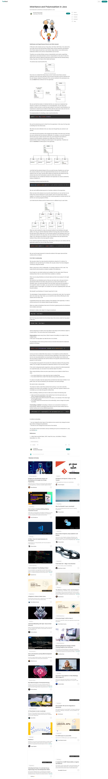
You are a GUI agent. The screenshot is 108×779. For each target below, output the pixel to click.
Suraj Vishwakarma (34, 517)
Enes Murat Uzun (61, 654)
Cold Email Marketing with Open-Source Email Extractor (39, 624)
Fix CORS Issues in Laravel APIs (63, 735)
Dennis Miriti (33, 717)
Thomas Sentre (61, 542)
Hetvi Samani (60, 714)
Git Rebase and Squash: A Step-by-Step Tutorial (66, 479)
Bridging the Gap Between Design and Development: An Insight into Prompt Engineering (37, 480)
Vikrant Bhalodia (34, 487)
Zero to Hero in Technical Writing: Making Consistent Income (38, 509)
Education (58, 476)
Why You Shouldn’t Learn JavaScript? (65, 506)
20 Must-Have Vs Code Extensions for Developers (37, 539)
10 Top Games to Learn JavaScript (36, 711)
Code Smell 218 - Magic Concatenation (65, 563)
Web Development (32, 651)
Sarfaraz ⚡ (33, 776)
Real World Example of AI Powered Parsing (38, 682)
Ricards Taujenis (61, 484)
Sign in (99, 1)
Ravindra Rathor (61, 684)
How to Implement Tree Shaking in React (38, 568)
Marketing (31, 621)
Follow (68, 13)
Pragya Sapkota (33, 746)
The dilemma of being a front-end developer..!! (67, 589)
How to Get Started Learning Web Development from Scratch (40, 654)
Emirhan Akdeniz (34, 632)
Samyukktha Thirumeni (62, 770)
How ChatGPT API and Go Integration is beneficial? (65, 706)
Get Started (104, 1)
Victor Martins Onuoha (62, 740)
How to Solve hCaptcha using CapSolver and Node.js (67, 534)
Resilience (30, 739)
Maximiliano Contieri (62, 568)
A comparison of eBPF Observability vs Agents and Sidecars (67, 762)
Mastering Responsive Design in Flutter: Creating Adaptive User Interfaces (65, 646)
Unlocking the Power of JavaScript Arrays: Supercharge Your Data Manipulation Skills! (39, 768)
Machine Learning (32, 680)
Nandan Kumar (61, 596)
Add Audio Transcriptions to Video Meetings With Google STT (67, 676)
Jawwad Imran (33, 574)
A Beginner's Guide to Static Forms (37, 596)
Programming (59, 503)
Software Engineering (34, 441)
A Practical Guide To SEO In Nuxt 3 (64, 618)
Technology (59, 587)
